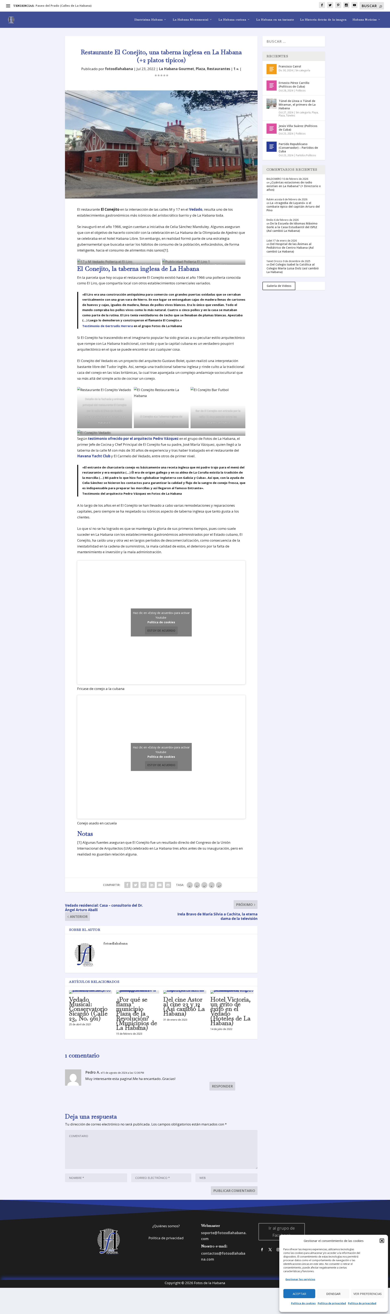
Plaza (200, 68)
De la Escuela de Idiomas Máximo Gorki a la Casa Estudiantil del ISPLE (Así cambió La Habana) (291, 227)
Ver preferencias (367, 1294)
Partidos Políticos (306, 155)
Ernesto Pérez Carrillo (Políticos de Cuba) (294, 84)
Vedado (195, 209)
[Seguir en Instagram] (278, 1249)
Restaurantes (218, 68)
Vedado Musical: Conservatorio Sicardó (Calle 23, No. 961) (88, 1008)
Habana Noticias (365, 19)
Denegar (333, 1294)
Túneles (290, 115)
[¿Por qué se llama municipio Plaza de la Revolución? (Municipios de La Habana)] (137, 992)
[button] (382, 1241)
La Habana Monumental (190, 19)
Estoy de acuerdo (161, 630)
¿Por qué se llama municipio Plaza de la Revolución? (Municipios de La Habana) (136, 1013)
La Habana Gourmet (176, 68)
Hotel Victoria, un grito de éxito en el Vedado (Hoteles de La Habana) (230, 1011)
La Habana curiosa (232, 19)
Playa (315, 112)
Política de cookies (303, 1303)
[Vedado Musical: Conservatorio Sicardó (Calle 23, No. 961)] (90, 992)
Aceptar (299, 1294)
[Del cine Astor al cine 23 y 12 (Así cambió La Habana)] (184, 992)
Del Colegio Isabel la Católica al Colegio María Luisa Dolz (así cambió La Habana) (292, 268)
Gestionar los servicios (300, 1279)
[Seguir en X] (270, 1249)
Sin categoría (302, 70)
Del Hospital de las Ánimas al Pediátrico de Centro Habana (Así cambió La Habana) (290, 247)
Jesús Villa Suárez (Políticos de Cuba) (298, 127)
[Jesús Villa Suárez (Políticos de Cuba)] (271, 129)
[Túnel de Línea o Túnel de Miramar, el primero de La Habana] (271, 104)
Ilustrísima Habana (148, 19)
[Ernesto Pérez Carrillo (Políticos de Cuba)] (271, 85)
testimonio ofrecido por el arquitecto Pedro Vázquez (133, 438)
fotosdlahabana (119, 68)
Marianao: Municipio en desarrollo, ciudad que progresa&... (79, 6)
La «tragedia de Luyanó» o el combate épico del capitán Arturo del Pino (293, 206)
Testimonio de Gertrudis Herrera (107, 326)
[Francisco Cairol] (271, 69)
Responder (222, 1086)
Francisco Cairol (290, 66)
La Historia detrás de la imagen (323, 19)
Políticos (301, 90)
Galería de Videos (279, 286)
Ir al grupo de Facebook (282, 1232)
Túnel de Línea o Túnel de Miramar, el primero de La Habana (297, 104)
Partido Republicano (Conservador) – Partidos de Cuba (298, 147)
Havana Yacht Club (93, 456)
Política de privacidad (332, 1303)
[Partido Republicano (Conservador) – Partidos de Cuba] (271, 147)
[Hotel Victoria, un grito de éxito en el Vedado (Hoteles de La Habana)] (232, 992)
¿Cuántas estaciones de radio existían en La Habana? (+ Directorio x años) (293, 186)
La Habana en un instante (275, 19)
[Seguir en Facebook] (262, 1249)
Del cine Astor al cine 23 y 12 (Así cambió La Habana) (184, 1006)
